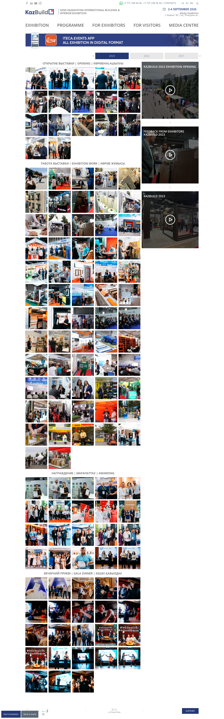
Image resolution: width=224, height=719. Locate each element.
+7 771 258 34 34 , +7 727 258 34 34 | (143, 3)
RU (187, 3)
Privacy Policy (115, 712)
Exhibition (37, 25)
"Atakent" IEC (172, 15)
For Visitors (147, 25)
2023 (112, 56)
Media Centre (184, 25)
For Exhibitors (108, 25)
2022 (147, 56)
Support (190, 711)
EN (191, 3)
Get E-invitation (11, 714)
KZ (183, 3)
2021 (181, 56)
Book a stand (29, 714)
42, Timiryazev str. (190, 15)
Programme (70, 25)
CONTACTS (170, 3)
